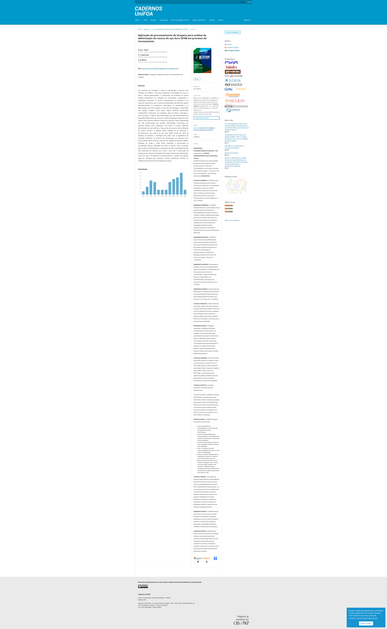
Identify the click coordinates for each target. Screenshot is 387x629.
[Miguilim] (235, 102)
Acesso (249, 2)
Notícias (212, 20)
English (229, 44)
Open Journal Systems (232, 220)
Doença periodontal (231, 153)
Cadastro (242, 2)
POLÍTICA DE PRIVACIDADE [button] (367, 618)
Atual (145, 20)
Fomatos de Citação (202, 118)
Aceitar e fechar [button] (366, 623)
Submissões (164, 20)
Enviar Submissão (232, 32)
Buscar (248, 20)
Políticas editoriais (198, 20)
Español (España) (233, 47)
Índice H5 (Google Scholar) (180, 20)
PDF (197, 79)
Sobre (137, 20)
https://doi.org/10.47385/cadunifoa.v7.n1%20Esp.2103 (160, 68)
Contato (220, 20)
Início (139, 29)
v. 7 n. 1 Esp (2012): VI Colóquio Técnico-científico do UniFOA (170, 29)
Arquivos (154, 20)
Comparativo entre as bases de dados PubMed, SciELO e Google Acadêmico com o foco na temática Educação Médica (236, 138)
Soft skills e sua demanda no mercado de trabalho (234, 147)
